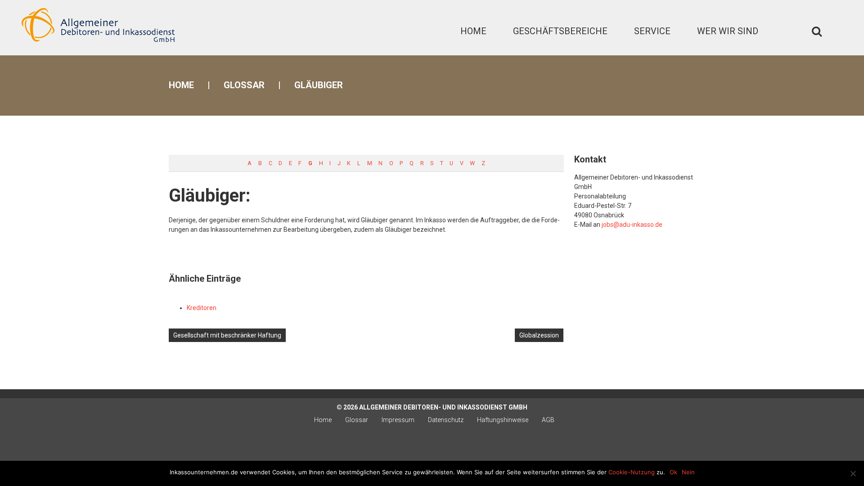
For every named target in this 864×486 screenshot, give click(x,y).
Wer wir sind (727, 31)
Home (473, 31)
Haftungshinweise (502, 419)
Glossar (244, 85)
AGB (548, 419)
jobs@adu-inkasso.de (632, 224)
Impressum (398, 419)
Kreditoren (201, 307)
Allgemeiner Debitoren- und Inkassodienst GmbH (443, 407)
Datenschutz (446, 419)
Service (652, 31)
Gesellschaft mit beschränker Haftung (227, 335)
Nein (688, 472)
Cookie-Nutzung (631, 472)
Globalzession (539, 335)
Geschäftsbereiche (560, 31)
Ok (673, 472)
